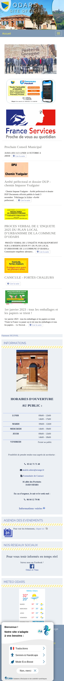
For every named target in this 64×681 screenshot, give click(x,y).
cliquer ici (40, 529)
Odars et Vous (32, 570)
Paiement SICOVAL (10, 336)
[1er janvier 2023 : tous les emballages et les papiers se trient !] (32, 297)
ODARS (25, 4)
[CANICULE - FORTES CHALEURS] (32, 265)
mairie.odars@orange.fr (33, 470)
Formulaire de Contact (33, 476)
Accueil (6, 33)
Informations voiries (30, 508)
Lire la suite (20, 156)
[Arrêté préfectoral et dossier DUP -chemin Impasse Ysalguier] (32, 169)
